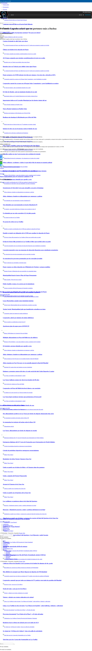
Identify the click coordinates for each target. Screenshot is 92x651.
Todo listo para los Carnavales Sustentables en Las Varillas (20, 639)
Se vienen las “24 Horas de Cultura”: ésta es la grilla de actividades (22, 631)
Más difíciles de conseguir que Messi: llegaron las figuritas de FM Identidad (25, 572)
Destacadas (8, 551)
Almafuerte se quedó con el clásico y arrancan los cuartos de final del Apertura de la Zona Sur (30, 518)
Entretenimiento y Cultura (8, 539)
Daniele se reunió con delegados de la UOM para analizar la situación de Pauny (23, 292)
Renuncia (17, 166)
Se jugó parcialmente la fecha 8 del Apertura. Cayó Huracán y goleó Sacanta (25, 535)
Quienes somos (6, 4)
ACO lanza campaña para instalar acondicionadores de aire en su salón (24, 58)
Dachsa (5, 166)
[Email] (46, 160)
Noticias (5, 550)
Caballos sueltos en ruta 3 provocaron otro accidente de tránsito (21, 154)
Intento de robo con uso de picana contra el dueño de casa (20, 128)
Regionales (8, 556)
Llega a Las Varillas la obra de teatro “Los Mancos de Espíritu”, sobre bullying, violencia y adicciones (33, 605)
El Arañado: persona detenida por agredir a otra (17, 179)
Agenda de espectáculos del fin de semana (15, 546)
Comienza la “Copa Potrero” (11, 526)
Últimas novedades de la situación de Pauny (16, 49)
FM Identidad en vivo (8, 525)
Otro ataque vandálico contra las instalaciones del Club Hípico (21, 145)
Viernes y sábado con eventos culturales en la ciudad (18, 597)
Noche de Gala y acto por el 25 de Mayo (14, 588)
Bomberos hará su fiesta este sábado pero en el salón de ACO (21, 622)
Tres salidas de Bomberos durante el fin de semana (15, 519)
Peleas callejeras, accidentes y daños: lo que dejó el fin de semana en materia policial (27, 162)
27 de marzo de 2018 (5, 32)
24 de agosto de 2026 (5, 294)
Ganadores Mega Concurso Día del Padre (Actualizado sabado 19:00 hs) (24, 555)
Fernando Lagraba (11, 166)
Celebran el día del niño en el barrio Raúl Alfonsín (17, 24)
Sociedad (8, 552)
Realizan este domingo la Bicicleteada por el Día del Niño (19, 117)
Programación (6, 7)
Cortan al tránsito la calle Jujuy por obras (15, 41)
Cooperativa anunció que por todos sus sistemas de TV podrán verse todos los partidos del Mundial (32, 580)
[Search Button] (14, 23)
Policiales (5, 121)
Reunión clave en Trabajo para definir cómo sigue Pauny (20, 66)
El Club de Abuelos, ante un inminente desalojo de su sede (20, 92)
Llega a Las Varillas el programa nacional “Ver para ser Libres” (22, 32)
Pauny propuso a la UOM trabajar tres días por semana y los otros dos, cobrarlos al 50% (29, 75)
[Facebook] (46, 156)
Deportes (8, 557)
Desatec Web (22, 533)
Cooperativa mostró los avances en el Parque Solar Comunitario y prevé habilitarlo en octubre (31, 83)
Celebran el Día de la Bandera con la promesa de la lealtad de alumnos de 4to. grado (28, 563)
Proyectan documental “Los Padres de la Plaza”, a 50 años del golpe (23, 614)
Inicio (4, 14)
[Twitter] (46, 158)
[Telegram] (46, 165)
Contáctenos (5, 524)
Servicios (5, 547)
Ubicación (5, 9)
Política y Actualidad (10, 555)
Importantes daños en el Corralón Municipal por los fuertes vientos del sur (25, 100)
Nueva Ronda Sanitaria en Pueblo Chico (15, 109)
